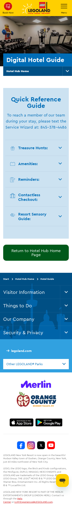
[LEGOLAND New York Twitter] (41, 445)
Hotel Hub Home (17, 71)
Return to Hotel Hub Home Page (36, 252)
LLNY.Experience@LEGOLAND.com (33, 501)
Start (6, 278)
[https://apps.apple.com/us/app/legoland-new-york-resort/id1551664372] (21, 422)
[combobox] (36, 364)
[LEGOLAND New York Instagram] (31, 445)
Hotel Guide (47, 278)
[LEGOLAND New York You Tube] (51, 445)
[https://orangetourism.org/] (36, 400)
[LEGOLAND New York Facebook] (21, 445)
